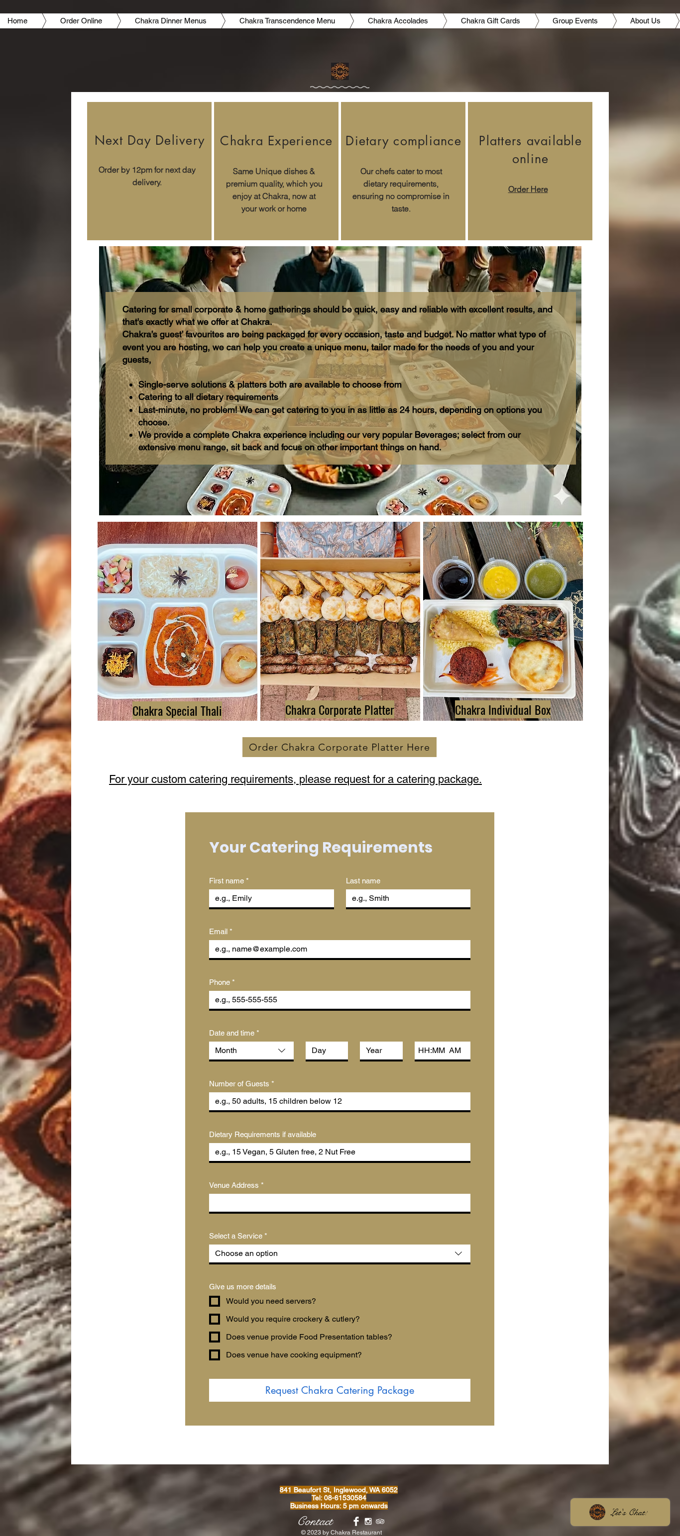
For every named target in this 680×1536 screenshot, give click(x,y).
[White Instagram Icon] (368, 1521)
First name (229, 880)
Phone (222, 982)
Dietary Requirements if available (262, 1134)
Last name (363, 880)
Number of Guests (241, 1083)
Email (220, 931)
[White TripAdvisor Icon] (380, 1521)
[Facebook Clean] (356, 1521)
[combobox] (251, 1051)
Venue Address (236, 1185)
